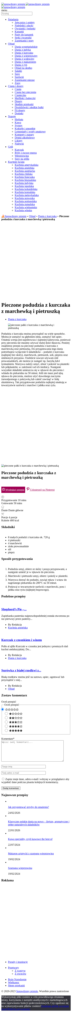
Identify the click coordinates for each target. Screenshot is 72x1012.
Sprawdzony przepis (27, 991)
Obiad (32, 216)
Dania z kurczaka (47, 216)
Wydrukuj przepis (14, 489)
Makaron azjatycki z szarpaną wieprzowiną (31, 853)
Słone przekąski (16, 985)
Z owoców (20, 973)
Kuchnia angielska (18, 627)
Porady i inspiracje (18, 961)
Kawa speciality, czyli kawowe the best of (30, 839)
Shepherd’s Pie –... (14, 609)
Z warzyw (20, 970)
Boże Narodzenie (17, 979)
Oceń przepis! (8, 701)
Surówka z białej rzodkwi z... (21, 670)
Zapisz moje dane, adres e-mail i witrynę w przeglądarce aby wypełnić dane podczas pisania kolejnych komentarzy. (35, 781)
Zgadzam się (48, 1006)
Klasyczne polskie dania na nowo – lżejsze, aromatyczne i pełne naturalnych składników (38, 823)
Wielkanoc (13, 982)
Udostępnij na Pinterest (42, 489)
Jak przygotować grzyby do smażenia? (28, 807)
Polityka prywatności (19, 1009)
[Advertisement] (36, 260)
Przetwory (13, 967)
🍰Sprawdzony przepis (13, 216)
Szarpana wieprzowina (20, 868)
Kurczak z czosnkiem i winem (21, 640)
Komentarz (7, 738)
